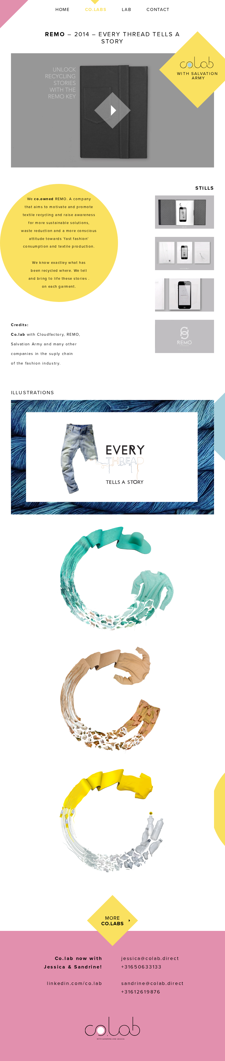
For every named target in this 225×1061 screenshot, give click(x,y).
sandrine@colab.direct (152, 983)
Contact (158, 9)
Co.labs (96, 9)
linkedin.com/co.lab (74, 983)
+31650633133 (141, 967)
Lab (126, 9)
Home (62, 9)
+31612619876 (141, 992)
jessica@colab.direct (150, 958)
